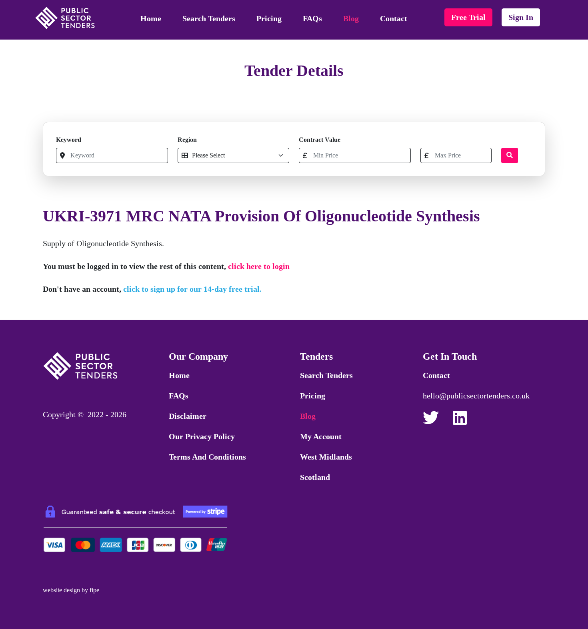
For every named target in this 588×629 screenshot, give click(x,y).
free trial (468, 17)
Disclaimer (187, 416)
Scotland (315, 477)
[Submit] (509, 155)
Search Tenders (208, 18)
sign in (520, 17)
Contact (393, 18)
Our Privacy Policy (202, 436)
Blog (351, 18)
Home (150, 18)
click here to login (259, 266)
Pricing (269, 18)
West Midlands (326, 456)
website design (61, 590)
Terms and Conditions (207, 456)
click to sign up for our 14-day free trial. (192, 289)
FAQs (312, 18)
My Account (321, 436)
